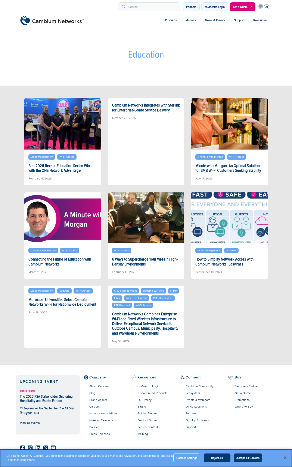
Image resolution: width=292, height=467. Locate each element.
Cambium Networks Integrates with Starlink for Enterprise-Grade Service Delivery (146, 107)
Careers (94, 406)
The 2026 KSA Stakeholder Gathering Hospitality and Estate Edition (46, 398)
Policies (94, 427)
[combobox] (149, 6)
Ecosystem (193, 393)
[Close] (285, 457)
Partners (191, 7)
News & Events (215, 20)
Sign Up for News (197, 420)
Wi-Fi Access (66, 157)
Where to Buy (244, 406)
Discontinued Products (152, 393)
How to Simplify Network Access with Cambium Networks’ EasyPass (224, 261)
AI (266, 6)
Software (231, 250)
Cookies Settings (186, 458)
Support (239, 20)
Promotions (242, 400)
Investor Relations (101, 420)
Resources (260, 20)
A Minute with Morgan (210, 157)
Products (171, 20)
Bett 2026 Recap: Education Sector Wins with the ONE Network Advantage (59, 168)
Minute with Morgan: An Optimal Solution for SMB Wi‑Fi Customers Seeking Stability (228, 168)
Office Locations (196, 406)
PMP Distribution (163, 298)
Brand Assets (98, 400)
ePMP (173, 290)
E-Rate (141, 406)
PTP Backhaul (122, 305)
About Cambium (99, 386)
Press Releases (99, 434)
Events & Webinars (198, 400)
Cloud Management (42, 157)
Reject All (217, 458)
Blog (92, 393)
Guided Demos (147, 413)
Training (142, 434)
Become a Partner (246, 386)
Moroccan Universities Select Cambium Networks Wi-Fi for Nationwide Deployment (62, 302)
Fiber (117, 298)
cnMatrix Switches (153, 290)
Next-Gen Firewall (136, 298)
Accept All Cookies (248, 458)
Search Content (147, 427)
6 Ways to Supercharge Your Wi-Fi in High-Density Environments (145, 261)
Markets (191, 20)
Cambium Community (199, 386)
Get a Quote (240, 7)
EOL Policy (144, 400)
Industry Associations (103, 413)
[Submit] (123, 7)
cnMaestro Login (215, 7)
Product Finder (147, 420)
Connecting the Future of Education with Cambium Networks (59, 261)
